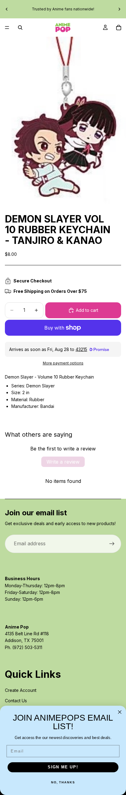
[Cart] (118, 27)
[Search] (20, 27)
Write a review (63, 462)
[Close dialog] (120, 712)
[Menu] (7, 28)
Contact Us (16, 700)
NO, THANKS (63, 782)
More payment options (63, 363)
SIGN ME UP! (63, 767)
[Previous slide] (6, 9)
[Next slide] (119, 9)
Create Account (20, 690)
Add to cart (87, 310)
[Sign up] (112, 543)
